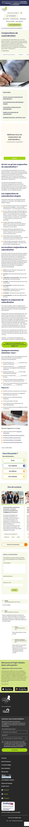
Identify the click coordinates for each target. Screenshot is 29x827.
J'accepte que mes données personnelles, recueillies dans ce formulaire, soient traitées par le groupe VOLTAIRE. (15, 744)
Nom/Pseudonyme (8, 576)
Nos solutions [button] (6, 18)
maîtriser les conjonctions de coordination (13, 435)
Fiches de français (10, 21)
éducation (8, 3)
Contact (3, 758)
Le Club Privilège (6, 765)
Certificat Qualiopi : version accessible (10, 812)
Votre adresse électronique (9, 729)
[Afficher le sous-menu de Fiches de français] (14, 21)
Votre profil (5, 735)
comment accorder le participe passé (12, 442)
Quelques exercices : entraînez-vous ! (14, 117)
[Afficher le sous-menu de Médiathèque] (26, 19)
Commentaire (7, 563)
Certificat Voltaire (14, 18)
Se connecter (12, 16)
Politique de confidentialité (17, 820)
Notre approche (19, 21)
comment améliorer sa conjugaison (12, 440)
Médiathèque (23, 18)
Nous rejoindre (5, 768)
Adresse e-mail (7, 582)
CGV (10, 820)
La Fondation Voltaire (7, 780)
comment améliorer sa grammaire (12, 437)
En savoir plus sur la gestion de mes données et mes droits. (15, 745)
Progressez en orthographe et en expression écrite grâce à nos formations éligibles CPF (14, 345)
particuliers (24, 1)
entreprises (16, 4)
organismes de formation (20, 3)
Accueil (2, 28)
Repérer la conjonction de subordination (10, 113)
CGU (7, 820)
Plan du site (4, 772)
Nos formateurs (6, 761)
